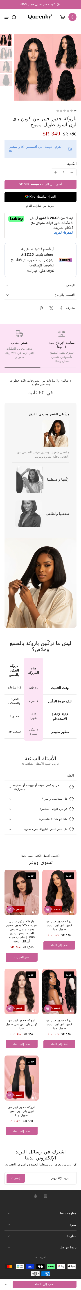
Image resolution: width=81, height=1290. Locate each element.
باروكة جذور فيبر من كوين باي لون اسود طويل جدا (59, 925)
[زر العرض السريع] (10, 909)
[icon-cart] (63, 17)
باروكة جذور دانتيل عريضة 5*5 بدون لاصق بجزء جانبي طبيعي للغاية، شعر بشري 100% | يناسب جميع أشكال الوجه (21, 931)
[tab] (33, 912)
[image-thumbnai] (6, 40)
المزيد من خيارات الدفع (40, 206)
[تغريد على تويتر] (51, 308)
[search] (14, 17)
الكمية (71, 164)
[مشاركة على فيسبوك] (61, 308)
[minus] (71, 172)
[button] (40, 184)
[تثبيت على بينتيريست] (41, 308)
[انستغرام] (45, 1196)
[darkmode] (72, 17)
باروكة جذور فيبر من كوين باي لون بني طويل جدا (22, 1024)
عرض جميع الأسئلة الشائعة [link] (42, 764)
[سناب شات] (35, 1196)
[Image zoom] (47, 67)
